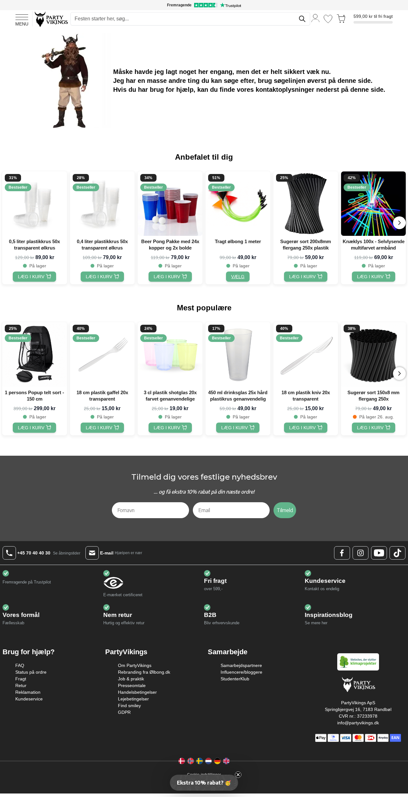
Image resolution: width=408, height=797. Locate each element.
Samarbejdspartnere (241, 665)
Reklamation (27, 692)
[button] (204, 783)
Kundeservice (29, 698)
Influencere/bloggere (241, 672)
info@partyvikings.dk (358, 722)
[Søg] (302, 18)
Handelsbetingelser (137, 692)
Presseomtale (132, 685)
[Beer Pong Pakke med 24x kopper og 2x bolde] (170, 203)
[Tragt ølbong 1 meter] (238, 203)
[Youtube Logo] (379, 553)
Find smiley (129, 705)
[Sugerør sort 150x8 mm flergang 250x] (373, 354)
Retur (20, 685)
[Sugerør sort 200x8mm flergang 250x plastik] (305, 203)
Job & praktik (131, 678)
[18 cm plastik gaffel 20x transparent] (102, 354)
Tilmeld (285, 510)
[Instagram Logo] (360, 553)
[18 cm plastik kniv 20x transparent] (305, 354)
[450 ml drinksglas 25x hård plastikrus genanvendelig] (238, 354)
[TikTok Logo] (397, 553)
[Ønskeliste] (328, 19)
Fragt (20, 678)
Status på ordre (31, 672)
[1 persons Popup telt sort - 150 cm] (34, 354)
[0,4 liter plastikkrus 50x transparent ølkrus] (102, 203)
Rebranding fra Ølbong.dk (144, 672)
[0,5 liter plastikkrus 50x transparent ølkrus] (34, 203)
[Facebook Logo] (342, 553)
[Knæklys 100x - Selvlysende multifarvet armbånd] (373, 203)
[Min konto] (315, 17)
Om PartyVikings (134, 665)
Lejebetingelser (133, 698)
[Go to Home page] (51, 19)
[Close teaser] (238, 775)
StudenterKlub (235, 678)
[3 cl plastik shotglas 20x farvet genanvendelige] (170, 354)
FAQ (19, 665)
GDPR (124, 712)
